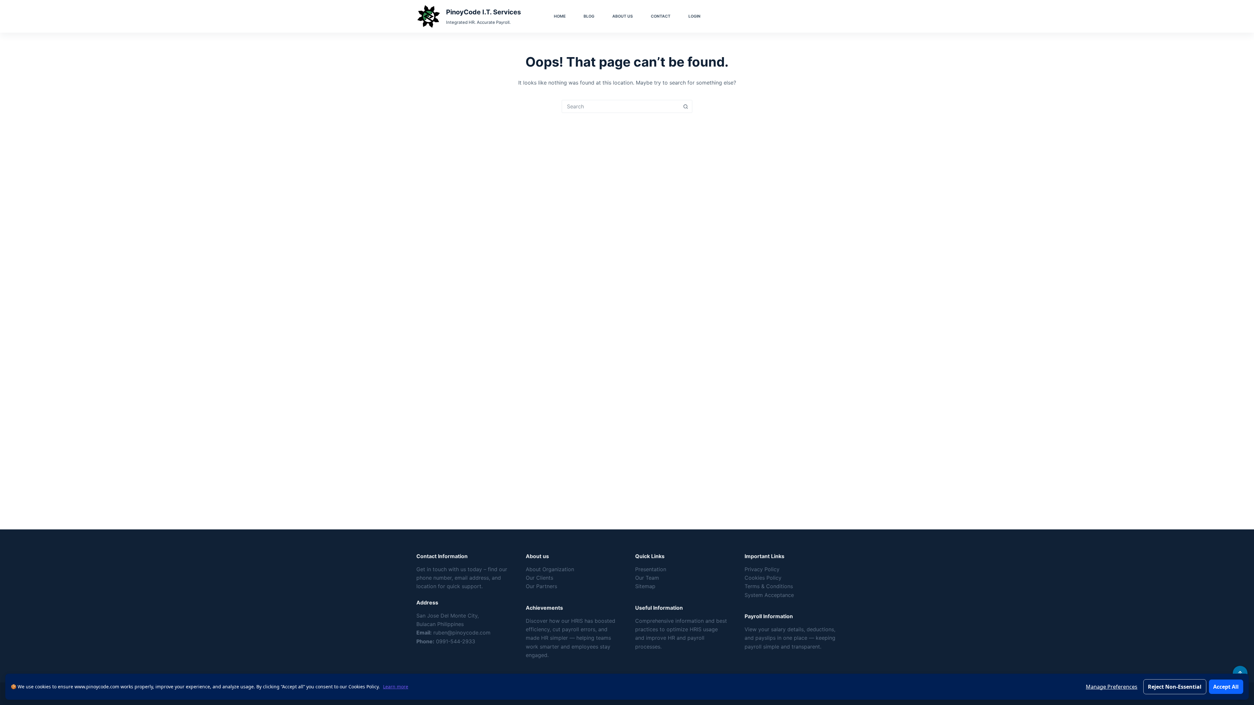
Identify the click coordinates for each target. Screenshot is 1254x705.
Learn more (395, 686)
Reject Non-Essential (1174, 686)
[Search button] (685, 106)
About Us (622, 16)
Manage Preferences (1111, 686)
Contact (660, 16)
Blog (589, 16)
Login (694, 16)
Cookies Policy (763, 577)
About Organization (550, 569)
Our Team (647, 577)
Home (560, 16)
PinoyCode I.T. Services (483, 12)
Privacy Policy (762, 569)
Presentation (650, 569)
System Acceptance (769, 595)
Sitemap (645, 586)
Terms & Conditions (769, 586)
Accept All (1226, 686)
